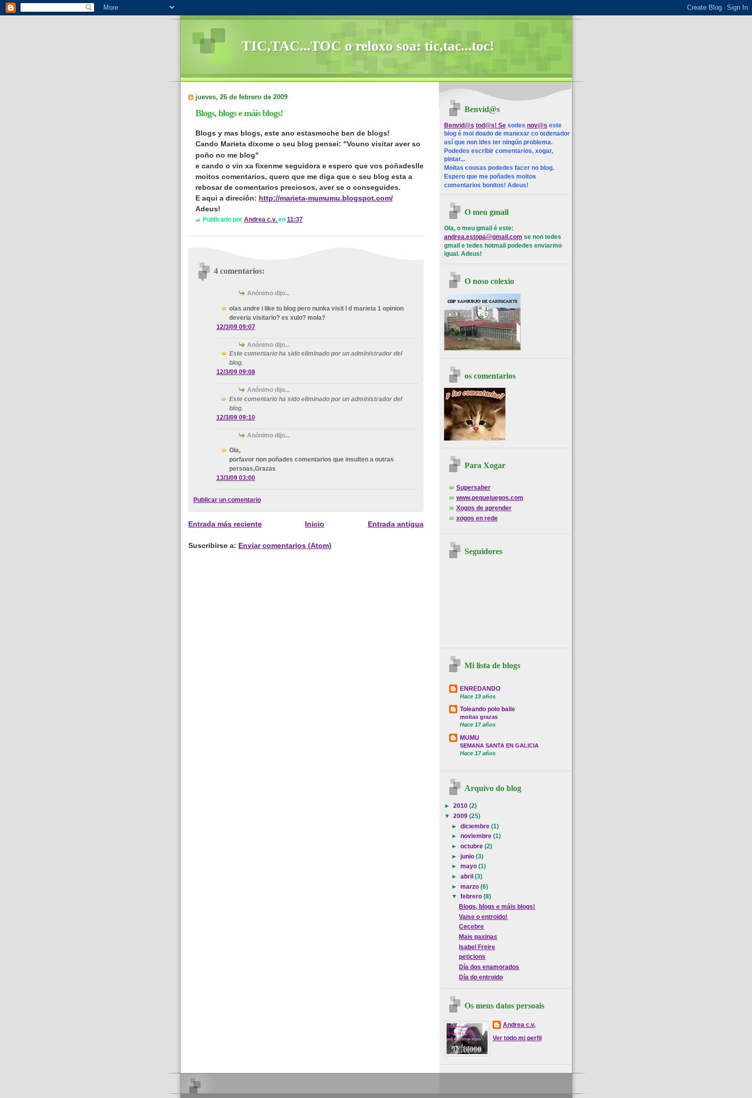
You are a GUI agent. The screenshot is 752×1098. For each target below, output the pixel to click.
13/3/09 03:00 (235, 477)
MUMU (469, 737)
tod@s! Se (491, 125)
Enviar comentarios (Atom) (284, 545)
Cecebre (471, 926)
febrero (471, 896)
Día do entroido (481, 977)
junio (468, 856)
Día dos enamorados (489, 967)
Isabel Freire (477, 947)
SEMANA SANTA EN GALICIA (499, 745)
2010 (461, 805)
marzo (470, 886)
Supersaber (473, 487)
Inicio (314, 524)
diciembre (475, 826)
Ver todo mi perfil (517, 1038)
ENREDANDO (480, 688)
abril (467, 876)
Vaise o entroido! (483, 916)
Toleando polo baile (487, 709)
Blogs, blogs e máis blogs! (497, 906)
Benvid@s (459, 125)
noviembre (476, 836)
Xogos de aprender (484, 508)
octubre (472, 846)
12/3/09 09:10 (235, 417)
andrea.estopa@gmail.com (483, 236)
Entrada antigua (396, 524)
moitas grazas (479, 717)
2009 (461, 816)
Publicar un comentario (227, 499)
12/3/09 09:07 (235, 327)
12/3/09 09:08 (235, 372)
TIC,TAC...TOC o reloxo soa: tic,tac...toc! (367, 46)
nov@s (537, 125)
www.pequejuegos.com (489, 497)
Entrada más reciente (225, 524)
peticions (472, 956)
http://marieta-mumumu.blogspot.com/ (326, 198)
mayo (469, 866)
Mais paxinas (478, 936)
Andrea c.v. (519, 1024)
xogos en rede (477, 518)
